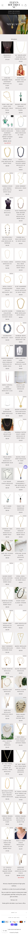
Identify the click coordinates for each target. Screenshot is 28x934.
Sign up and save (14, 917)
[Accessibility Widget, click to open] (25, 467)
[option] (14, 12)
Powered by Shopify (14, 932)
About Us (14, 912)
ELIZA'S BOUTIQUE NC (14, 5)
